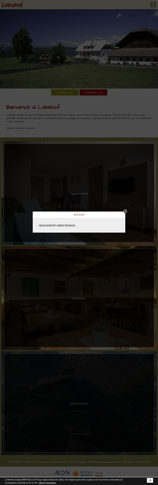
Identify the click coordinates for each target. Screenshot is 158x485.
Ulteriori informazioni (47, 482)
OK (150, 480)
